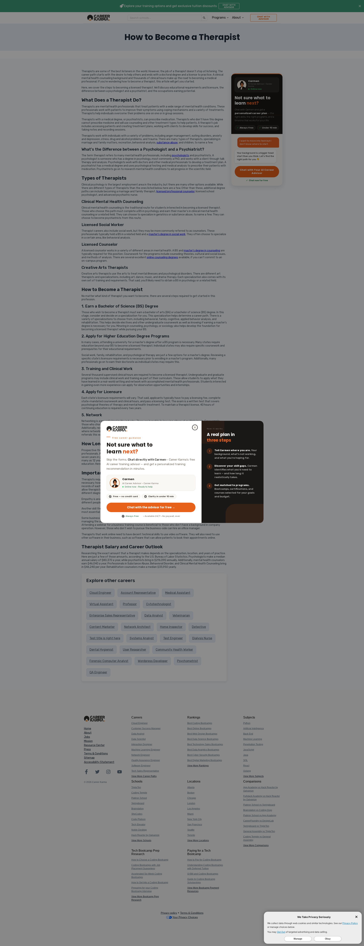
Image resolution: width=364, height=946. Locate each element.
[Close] (195, 427)
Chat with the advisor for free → (151, 507)
